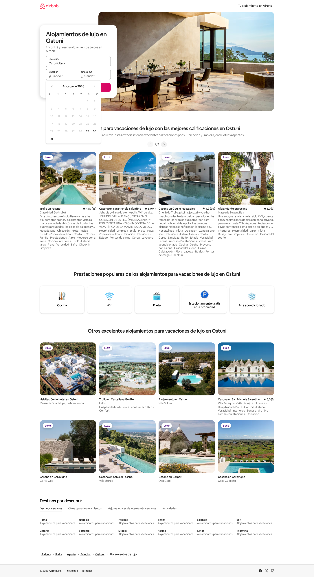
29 (87, 131)
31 (51, 138)
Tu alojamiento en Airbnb (255, 6)
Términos (87, 570)
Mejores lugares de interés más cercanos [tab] (132, 508)
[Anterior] (150, 144)
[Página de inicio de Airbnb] (49, 6)
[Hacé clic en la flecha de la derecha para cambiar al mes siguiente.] (94, 86)
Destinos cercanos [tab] (51, 508)
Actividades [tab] (169, 508)
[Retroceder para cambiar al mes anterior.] (52, 86)
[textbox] (62, 76)
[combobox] (78, 63)
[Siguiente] (164, 144)
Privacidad (72, 570)
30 (94, 131)
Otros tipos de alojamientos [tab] (85, 508)
